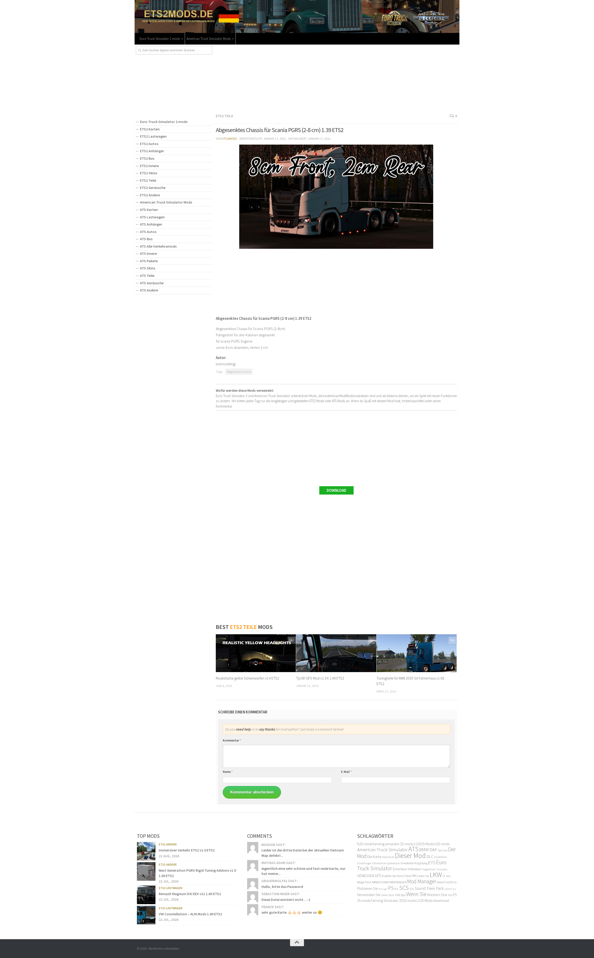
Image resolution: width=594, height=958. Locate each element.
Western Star (437, 894)
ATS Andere (149, 290)
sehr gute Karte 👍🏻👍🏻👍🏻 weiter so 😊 (291, 912)
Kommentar (232, 740)
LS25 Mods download (432, 900)
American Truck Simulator (382, 849)
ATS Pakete (149, 261)
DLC (429, 856)
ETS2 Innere (149, 165)
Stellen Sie (450, 888)
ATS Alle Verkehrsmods (158, 246)
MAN (448, 876)
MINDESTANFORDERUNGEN (389, 882)
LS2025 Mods (423, 843)
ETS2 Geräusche (152, 187)
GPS (378, 875)
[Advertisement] (336, 78)
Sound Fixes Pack (429, 888)
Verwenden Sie (369, 894)
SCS (404, 887)
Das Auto (443, 850)
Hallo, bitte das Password (282, 886)
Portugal (383, 888)
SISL (411, 888)
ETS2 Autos (149, 143)
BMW (424, 849)
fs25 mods (364, 843)
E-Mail (346, 772)
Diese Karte (388, 857)
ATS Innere (148, 253)
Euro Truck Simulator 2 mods (160, 38)
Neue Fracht (445, 882)
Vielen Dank (387, 895)
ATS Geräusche (152, 283)
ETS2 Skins (148, 173)
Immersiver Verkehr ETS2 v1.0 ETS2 (187, 850)
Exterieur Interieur (407, 868)
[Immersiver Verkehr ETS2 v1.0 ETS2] (146, 851)
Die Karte (374, 856)
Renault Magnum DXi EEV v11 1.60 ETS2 (190, 893)
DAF (433, 849)
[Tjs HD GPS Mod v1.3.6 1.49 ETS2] (336, 653)
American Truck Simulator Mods (209, 38)
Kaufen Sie (389, 876)
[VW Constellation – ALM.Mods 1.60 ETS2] (146, 915)
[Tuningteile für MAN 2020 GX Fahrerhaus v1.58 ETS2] (417, 653)
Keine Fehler (404, 876)
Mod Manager (421, 881)
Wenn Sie (416, 894)
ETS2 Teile (224, 115)
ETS (432, 863)
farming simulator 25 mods (393, 843)
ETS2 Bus (147, 158)
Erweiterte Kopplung (414, 863)
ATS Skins (147, 268)
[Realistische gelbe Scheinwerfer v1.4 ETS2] (256, 653)
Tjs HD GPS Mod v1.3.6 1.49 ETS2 (320, 678)
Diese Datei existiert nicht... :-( (285, 899)
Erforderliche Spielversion (386, 863)
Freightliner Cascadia (434, 869)
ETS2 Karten (150, 129)
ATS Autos (148, 231)
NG (455, 882)
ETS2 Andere (150, 195)
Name (228, 772)
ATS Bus (146, 238)
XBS (450, 895)
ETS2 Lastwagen (153, 136)
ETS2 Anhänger (152, 151)
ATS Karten (149, 209)
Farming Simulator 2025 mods (393, 900)
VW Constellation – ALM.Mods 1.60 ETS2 (190, 914)
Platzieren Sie (367, 888)
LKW (436, 874)
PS (391, 888)
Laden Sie (423, 876)
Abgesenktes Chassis (239, 371)
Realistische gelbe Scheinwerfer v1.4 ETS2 (247, 678)
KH (414, 876)
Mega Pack (364, 882)
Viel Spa (400, 895)
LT (443, 876)
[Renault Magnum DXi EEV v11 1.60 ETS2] (146, 895)
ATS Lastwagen (152, 217)
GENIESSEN (365, 875)
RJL (396, 888)
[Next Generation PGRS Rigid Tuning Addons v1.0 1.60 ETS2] (146, 871)
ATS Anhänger (151, 224)
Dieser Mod (410, 855)
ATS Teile (147, 275)
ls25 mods (441, 843)
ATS (413, 849)
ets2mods (229, 138)
